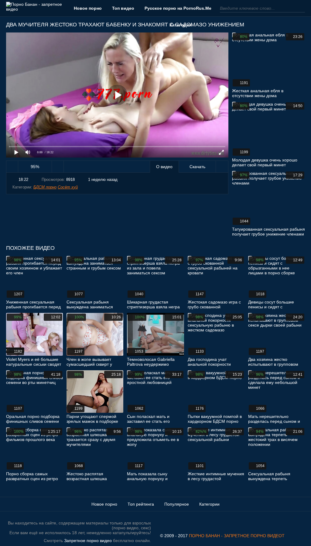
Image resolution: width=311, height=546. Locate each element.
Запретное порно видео (88, 540)
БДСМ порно (44, 187)
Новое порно (88, 8)
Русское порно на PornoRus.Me (178, 8)
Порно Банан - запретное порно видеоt (237, 535)
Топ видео (123, 8)
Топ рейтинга (141, 504)
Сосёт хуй (68, 187)
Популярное (176, 504)
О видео (164, 166)
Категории (180, 24)
